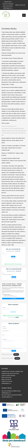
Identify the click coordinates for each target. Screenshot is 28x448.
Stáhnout (16, 354)
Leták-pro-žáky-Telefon (8, 358)
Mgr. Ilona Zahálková (7, 391)
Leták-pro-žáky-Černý (7, 354)
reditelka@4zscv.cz (8, 8)
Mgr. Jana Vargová (6, 395)
